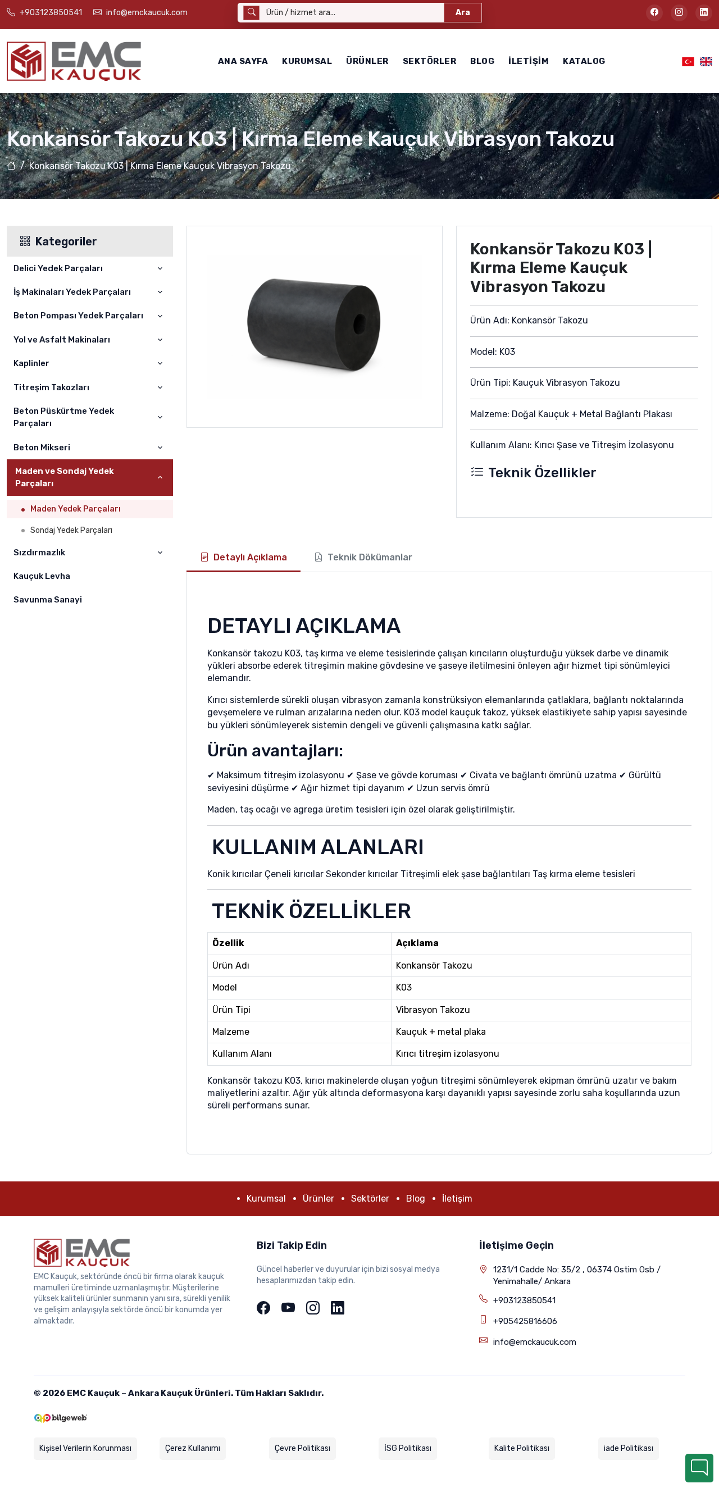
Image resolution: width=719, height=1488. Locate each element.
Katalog (584, 61)
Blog (482, 61)
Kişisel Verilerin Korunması (85, 1448)
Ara (463, 12)
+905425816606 (525, 1321)
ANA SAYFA (243, 61)
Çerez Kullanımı (192, 1448)
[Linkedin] (337, 1309)
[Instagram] (313, 1309)
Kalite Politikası (521, 1448)
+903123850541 (524, 1300)
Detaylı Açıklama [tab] (250, 557)
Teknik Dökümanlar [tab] (369, 557)
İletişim (528, 61)
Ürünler (367, 61)
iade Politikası (628, 1448)
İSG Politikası (407, 1448)
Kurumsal (307, 61)
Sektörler (430, 61)
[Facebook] (263, 1309)
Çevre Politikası (302, 1448)
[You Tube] (288, 1309)
